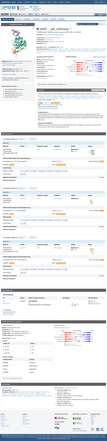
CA (4, 301)
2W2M (40, 108)
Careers (61, 2)
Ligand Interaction (7, 65)
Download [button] (42, 2)
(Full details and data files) (70, 388)
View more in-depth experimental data (12, 378)
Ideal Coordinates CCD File (9, 312)
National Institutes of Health (49, 437)
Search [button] (20, 2)
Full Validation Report (64, 328)
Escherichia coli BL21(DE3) (56, 41)
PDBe (92, 418)
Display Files (81, 24)
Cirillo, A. (61, 49)
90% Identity (46, 171)
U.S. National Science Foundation (34, 435)
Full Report (103, 57)
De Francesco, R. (85, 51)
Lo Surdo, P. (43, 51)
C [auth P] (23, 248)
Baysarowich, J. (63, 51)
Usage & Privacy (5, 426)
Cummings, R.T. (96, 49)
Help (96, 2)
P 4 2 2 (13, 338)
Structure (18, 19)
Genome (53, 19)
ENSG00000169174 (61, 164)
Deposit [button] (13, 2)
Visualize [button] (27, 2)
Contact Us (25, 416)
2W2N (44, 108)
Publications (4, 420)
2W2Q (56, 108)
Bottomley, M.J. (54, 49)
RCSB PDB (5, 2)
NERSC (49, 438)
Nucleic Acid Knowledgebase (80, 430)
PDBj (92, 420)
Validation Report (17, 63)
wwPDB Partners (95, 414)
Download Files (92, 24)
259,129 (22, 7)
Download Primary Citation (97, 90)
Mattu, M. (71, 51)
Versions (61, 19)
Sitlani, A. (101, 51)
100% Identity (63, 171)
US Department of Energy (58, 435)
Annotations (27, 19)
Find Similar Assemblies (9, 74)
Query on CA (6, 303)
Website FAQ (26, 420)
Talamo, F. (77, 51)
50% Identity (31, 171)
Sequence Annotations (24, 61)
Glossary (25, 422)
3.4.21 (75, 151)
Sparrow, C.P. (94, 51)
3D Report (97, 57)
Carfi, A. (39, 53)
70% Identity (39, 171)
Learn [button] (49, 2)
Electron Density (6, 63)
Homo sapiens (49, 40)
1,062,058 (35, 7)
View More (41, 119)
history (65, 84)
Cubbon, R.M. (93, 96)
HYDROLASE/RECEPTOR (53, 38)
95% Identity (54, 171)
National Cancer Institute (85, 435)
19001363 (47, 103)
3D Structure (33, 139)
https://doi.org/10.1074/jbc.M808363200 (52, 105)
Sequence (45, 19)
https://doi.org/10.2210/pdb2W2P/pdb (53, 35)
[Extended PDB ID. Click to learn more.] (70, 28)
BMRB (92, 422)
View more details (42, 78)
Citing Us (3, 418)
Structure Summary (7, 19)
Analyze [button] (34, 2)
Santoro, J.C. (87, 49)
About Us (3, 416)
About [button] (55, 2)
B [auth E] (22, 198)
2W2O (48, 108)
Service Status (26, 424)
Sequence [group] (21, 139)
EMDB (92, 424)
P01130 (14, 210)
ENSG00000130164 (60, 214)
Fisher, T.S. (80, 49)
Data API (102, 24)
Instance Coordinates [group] (8, 314)
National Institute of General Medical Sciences (27, 437)
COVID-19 (68, 2)
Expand (101, 177)
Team (2, 422)
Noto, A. (56, 51)
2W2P (52, 108)
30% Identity (23, 171)
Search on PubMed (55, 103)
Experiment (36, 19)
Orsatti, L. (67, 49)
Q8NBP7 (14, 161)
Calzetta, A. (50, 51)
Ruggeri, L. (73, 49)
